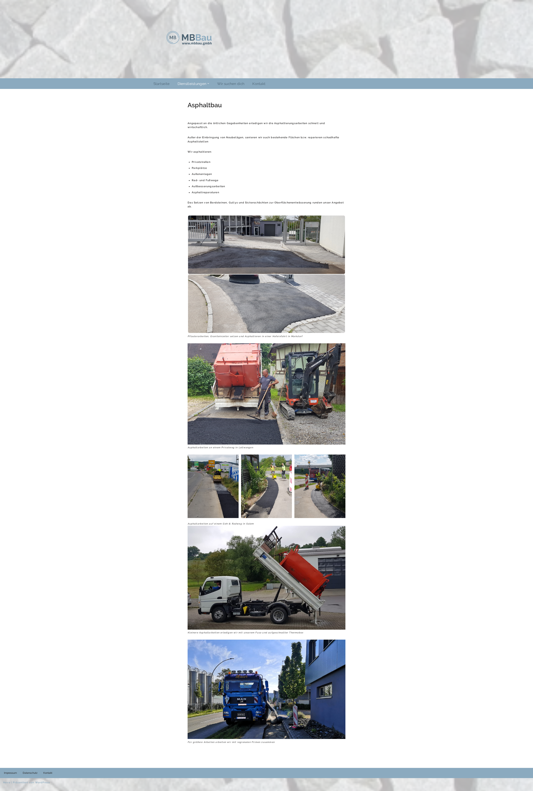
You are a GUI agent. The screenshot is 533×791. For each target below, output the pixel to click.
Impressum (10, 772)
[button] (208, 83)
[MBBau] (189, 38)
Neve (6, 782)
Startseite (161, 84)
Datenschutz (30, 772)
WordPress (42, 782)
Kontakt (258, 84)
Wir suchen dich (231, 84)
